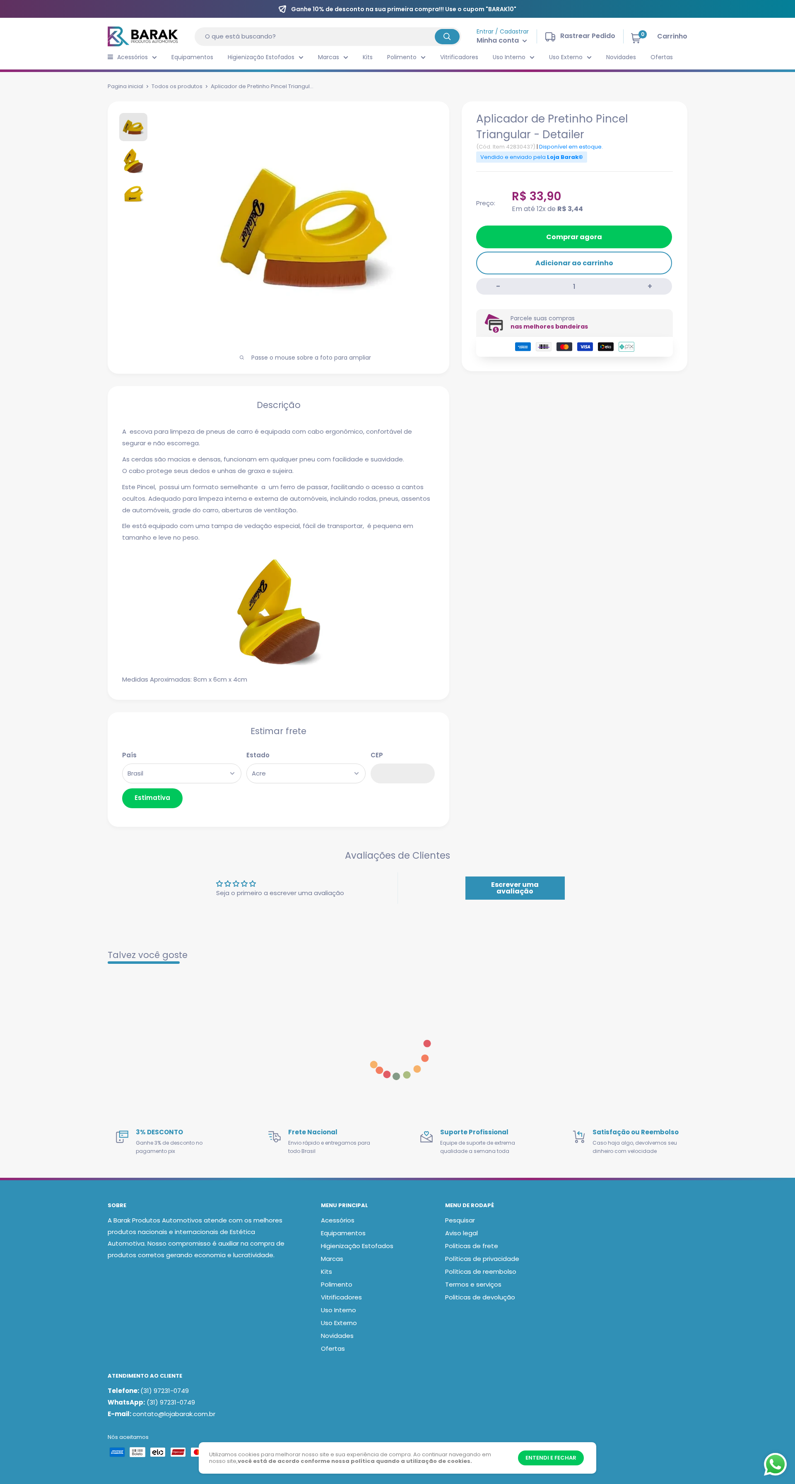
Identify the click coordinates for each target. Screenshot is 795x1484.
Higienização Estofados (261, 57)
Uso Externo (566, 57)
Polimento (402, 57)
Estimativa (152, 797)
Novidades (621, 57)
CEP (377, 755)
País (129, 755)
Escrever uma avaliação (515, 888)
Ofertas (661, 57)
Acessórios (132, 57)
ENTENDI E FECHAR (550, 1458)
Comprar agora (574, 237)
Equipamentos (192, 57)
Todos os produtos (177, 86)
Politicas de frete (471, 1245)
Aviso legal (461, 1233)
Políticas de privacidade (482, 1258)
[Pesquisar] (447, 36)
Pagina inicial (125, 86)
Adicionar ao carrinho (574, 263)
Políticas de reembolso (480, 1271)
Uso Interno (509, 57)
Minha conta (498, 40)
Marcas (328, 57)
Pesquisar (460, 1220)
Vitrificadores (459, 57)
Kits (368, 57)
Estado (258, 755)
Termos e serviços (473, 1284)
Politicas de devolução (480, 1297)
